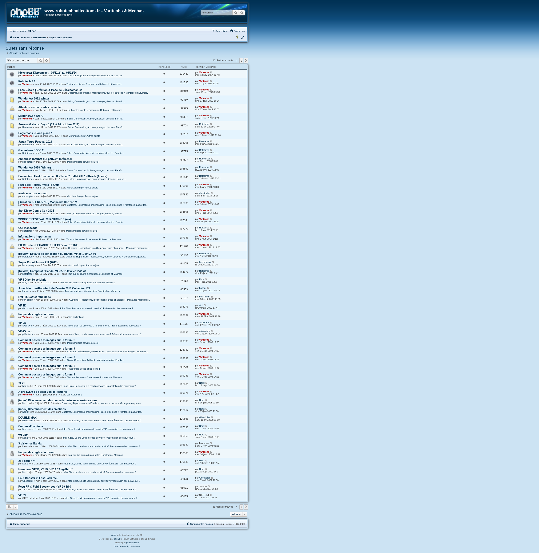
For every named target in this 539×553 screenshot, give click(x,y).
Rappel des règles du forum (36, 314)
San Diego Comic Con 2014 (36, 210)
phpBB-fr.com (132, 542)
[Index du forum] (26, 12)
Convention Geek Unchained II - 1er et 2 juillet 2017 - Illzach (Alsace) (62, 176)
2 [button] (241, 60)
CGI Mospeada (27, 227)
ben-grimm (27, 299)
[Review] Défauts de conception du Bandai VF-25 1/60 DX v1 (57, 253)
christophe (27, 196)
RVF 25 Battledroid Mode (34, 296)
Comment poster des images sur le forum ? (46, 340)
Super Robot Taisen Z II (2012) (37, 262)
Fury (24, 282)
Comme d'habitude (30, 426)
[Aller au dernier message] (211, 72)
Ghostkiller (27, 420)
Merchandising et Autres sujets (84, 136)
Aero (113, 535)
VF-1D (22, 305)
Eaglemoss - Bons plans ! (35, 133)
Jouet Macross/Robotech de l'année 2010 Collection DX (54, 288)
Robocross (28, 161)
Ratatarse (27, 127)
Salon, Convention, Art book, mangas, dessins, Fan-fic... (96, 101)
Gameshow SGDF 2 (31, 150)
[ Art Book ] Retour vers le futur (38, 184)
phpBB (117, 539)
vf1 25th (23, 434)
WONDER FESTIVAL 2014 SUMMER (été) (44, 219)
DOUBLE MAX (27, 417)
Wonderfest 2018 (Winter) (34, 167)
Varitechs (27, 75)
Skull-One (27, 325)
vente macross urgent (32, 193)
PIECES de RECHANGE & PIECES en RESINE (48, 245)
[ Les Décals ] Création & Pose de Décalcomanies (50, 90)
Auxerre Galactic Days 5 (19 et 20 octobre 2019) (48, 124)
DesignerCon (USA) (30, 115)
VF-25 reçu (25, 331)
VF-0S (22, 322)
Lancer (25, 291)
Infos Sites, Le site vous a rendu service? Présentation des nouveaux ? (96, 308)
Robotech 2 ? (27, 81)
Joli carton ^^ (27, 460)
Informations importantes (34, 236)
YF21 (21, 383)
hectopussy (28, 265)
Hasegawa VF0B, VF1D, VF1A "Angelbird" (45, 469)
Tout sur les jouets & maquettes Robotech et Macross (95, 75)
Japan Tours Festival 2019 (35, 141)
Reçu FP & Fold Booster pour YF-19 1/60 (44, 486)
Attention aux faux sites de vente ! (40, 107)
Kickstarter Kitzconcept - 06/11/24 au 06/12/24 (47, 72)
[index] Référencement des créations (42, 409)
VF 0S (22, 495)
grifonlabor (27, 334)
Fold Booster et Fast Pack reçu (38, 478)
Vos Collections (76, 317)
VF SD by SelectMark (32, 279)
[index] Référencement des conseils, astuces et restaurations (57, 400)
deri (24, 308)
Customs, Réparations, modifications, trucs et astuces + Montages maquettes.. (108, 93)
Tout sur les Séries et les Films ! (83, 368)
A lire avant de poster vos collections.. (43, 391)
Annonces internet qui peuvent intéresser (45, 158)
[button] (246, 60)
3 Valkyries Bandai (30, 443)
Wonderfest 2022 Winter (33, 98)
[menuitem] (32, 31)
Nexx (25, 386)
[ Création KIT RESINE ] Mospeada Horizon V (47, 202)
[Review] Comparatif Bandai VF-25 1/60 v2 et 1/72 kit (52, 271)
